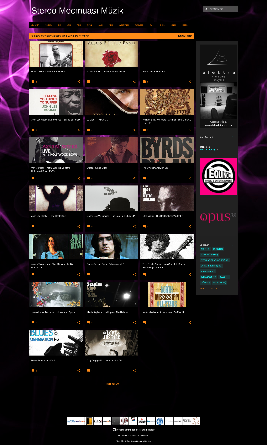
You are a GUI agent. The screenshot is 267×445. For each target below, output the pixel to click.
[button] (78, 82)
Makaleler (208, 271)
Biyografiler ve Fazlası (214, 260)
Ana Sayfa (35, 25)
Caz (59, 25)
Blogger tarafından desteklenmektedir (135, 429)
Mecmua (48, 25)
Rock (79, 25)
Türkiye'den (139, 25)
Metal (89, 25)
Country (219, 282)
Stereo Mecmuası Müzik (77, 10)
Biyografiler (124, 25)
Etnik (111, 25)
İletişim (185, 25)
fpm (129, 435)
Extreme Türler (211, 266)
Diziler (173, 25)
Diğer (162, 25)
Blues (69, 25)
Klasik (100, 25)
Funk (152, 25)
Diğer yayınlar (113, 384)
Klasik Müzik (209, 255)
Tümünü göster (185, 36)
